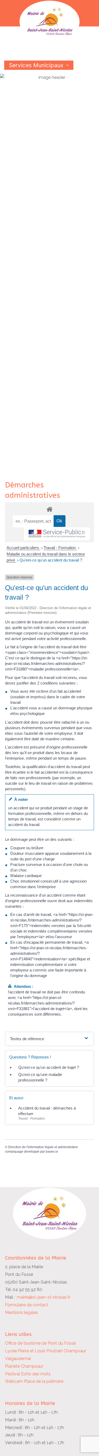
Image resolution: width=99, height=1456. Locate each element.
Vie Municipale (28, 74)
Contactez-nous (30, 93)
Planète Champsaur (24, 1366)
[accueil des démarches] (49, 509)
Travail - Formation (60, 547)
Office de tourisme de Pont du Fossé (40, 1343)
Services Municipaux (36, 65)
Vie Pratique (25, 83)
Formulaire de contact (26, 1304)
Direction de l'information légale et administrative (43, 1147)
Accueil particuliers (23, 547)
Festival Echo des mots (28, 1373)
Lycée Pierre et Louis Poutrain (34, 1350)
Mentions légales (21, 1312)
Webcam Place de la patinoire (34, 1381)
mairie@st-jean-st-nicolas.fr (43, 1297)
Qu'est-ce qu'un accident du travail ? (51, 560)
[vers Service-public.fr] (57, 533)
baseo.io (52, 1151)
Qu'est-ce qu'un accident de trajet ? (48, 1067)
